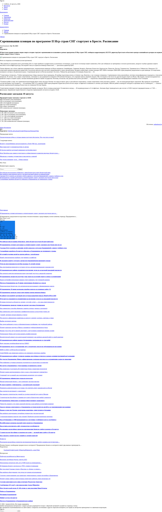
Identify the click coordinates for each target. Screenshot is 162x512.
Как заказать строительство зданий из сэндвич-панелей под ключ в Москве (24, 394)
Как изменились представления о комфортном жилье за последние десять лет (25, 311)
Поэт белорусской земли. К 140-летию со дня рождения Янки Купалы (23, 488)
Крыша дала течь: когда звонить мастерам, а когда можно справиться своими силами (27, 330)
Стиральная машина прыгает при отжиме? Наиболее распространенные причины (26, 416)
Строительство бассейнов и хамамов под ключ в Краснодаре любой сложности (25, 397)
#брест (2, 127)
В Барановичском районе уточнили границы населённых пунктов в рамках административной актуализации (37, 356)
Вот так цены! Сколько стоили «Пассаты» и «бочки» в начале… (20, 469)
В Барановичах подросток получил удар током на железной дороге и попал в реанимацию (30, 276)
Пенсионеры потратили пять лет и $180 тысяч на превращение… (21, 463)
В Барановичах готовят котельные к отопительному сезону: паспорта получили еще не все (29, 177)
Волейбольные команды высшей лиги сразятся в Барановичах (21, 423)
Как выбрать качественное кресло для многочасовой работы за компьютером (24, 174)
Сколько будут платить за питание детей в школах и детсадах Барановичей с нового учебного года (31, 176)
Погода (6, 22)
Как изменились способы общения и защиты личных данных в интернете (23, 308)
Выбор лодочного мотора (8, 321)
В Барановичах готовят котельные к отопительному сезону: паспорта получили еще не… (28, 213)
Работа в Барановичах (7, 491)
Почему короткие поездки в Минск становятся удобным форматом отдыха (24, 327)
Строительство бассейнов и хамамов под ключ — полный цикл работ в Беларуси (27, 432)
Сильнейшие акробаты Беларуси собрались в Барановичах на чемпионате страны (26, 179)
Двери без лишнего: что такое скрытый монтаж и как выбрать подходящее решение (27, 404)
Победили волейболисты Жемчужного (12, 456)
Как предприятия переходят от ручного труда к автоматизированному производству (27, 267)
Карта (6, 9)
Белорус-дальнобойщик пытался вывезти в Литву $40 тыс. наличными (22, 143)
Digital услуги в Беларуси (8, 498)
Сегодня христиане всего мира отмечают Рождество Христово (21, 482)
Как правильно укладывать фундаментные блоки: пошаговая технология (23, 369)
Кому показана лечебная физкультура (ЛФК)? (14, 343)
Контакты (7, 5)
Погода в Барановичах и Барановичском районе (16, 501)
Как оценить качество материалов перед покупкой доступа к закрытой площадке (26, 273)
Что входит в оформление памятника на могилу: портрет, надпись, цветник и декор (27, 318)
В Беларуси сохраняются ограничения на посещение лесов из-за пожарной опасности (29, 299)
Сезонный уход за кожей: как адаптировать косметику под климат (21, 375)
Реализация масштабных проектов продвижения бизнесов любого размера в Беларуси (29, 429)
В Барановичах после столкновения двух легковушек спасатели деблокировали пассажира (31, 346)
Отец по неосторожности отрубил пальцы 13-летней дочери (20, 264)
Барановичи (4, 12)
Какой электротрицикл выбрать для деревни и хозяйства (18, 257)
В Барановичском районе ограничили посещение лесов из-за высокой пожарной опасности (31, 270)
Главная (6, 15)
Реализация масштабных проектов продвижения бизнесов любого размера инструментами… (30, 442)
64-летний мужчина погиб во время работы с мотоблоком (19, 254)
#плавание (7, 127)
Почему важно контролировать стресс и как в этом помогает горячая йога (23, 372)
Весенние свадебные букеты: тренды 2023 (13, 459)
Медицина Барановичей (8, 494)
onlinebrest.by (158, 124)
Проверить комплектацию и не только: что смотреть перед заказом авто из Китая (26, 388)
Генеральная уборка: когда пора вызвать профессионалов (18, 334)
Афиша (2, 37)
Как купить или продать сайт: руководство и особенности (19, 426)
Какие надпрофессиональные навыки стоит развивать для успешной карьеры (25, 280)
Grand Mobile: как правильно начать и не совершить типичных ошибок (23, 353)
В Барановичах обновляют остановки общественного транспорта (22, 400)
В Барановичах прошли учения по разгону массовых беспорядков (22, 305)
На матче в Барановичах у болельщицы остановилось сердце (21, 365)
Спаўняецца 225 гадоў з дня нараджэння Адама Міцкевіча (19, 485)
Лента (6, 7)
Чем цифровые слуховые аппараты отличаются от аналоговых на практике (24, 362)
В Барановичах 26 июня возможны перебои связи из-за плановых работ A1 (25, 289)
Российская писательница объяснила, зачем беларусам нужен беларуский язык (25, 172)
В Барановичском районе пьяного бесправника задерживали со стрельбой (25, 340)
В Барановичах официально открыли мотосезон (16, 378)
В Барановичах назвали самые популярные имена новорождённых (23, 292)
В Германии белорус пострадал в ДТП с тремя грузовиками (19, 466)
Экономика (7, 17)
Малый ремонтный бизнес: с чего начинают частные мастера (19, 381)
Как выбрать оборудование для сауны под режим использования (20, 472)
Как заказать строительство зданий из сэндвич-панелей (19, 435)
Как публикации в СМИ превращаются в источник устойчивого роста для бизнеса (28, 420)
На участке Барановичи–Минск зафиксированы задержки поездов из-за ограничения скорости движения (35, 359)
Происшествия (8, 20)
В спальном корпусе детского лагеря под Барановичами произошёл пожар (25, 260)
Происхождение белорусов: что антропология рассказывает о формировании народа (27, 286)
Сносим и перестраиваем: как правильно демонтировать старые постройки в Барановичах (29, 475)
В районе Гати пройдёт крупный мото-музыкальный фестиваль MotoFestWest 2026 (28, 295)
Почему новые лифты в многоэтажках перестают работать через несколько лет (25, 478)
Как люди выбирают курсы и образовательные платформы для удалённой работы (26, 324)
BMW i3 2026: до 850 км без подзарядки (13, 350)
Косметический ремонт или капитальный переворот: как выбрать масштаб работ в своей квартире (31, 337)
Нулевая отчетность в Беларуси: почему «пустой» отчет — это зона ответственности (27, 302)
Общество (7, 19)
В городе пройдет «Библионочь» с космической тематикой (19, 385)
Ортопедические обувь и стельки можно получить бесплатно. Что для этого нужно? (27, 137)
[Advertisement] (56, 195)
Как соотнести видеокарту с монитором (13, 391)
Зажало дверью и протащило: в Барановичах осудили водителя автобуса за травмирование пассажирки (35, 407)
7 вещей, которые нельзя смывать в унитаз (13, 315)
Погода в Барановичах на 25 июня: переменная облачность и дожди (23, 283)
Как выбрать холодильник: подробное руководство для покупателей (22, 413)
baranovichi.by (4, 27)
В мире (6, 24)
